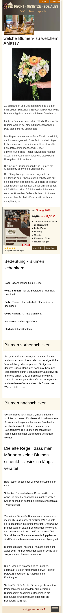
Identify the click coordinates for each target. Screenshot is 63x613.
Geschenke (50, 113)
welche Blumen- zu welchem (31, 38)
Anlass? (11, 43)
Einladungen (19, 573)
